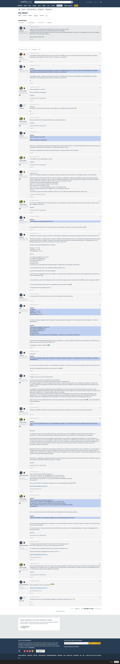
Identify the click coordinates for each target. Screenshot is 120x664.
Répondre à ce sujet (89, 608)
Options (78, 608)
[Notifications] (101, 2)
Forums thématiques (31, 9)
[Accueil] (19, 9)
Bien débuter (40, 9)
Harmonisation (22, 20)
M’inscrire (94, 643)
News (19, 15)
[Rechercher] (39, 49)
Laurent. (32, 95)
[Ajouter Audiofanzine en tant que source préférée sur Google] (25, 627)
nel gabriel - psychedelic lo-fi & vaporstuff (37, 194)
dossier (49, 120)
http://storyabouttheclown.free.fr (38, 486)
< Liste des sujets (98, 608)
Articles (25, 15)
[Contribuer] (46, 15)
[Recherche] (72, 2)
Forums (23, 9)
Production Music (42, 98)
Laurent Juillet (32, 98)
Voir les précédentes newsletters (71, 646)
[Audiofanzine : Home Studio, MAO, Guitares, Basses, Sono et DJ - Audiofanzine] (25, 2)
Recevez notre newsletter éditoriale (73, 640)
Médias (30, 15)
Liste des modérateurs (60, 611)
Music (37, 98)
